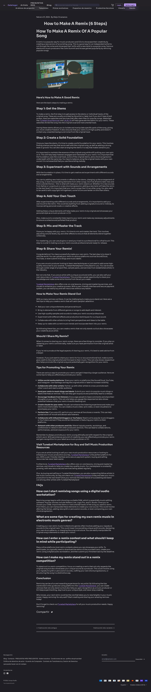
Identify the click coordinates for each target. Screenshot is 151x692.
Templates (43, 8)
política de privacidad (73, 659)
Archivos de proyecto (25, 8)
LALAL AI (67, 121)
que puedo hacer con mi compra (14, 664)
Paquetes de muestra (82, 8)
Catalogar (13, 5)
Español (123, 685)
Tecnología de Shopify (8, 683)
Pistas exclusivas (60, 8)
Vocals (132, 8)
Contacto (11, 659)
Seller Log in (130, 5)
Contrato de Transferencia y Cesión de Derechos (60, 661)
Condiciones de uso (58, 659)
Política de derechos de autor (14, 661)
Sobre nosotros (44, 659)
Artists (24, 5)
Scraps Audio (12, 680)
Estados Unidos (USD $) (137, 685)
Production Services (105, 8)
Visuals (121, 8)
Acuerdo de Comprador (33, 661)
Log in (119, 5)
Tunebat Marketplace (61, 277)
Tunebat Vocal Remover (50, 121)
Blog (49, 5)
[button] (112, 5)
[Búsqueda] (56, 5)
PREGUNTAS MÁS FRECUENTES (37, 5)
